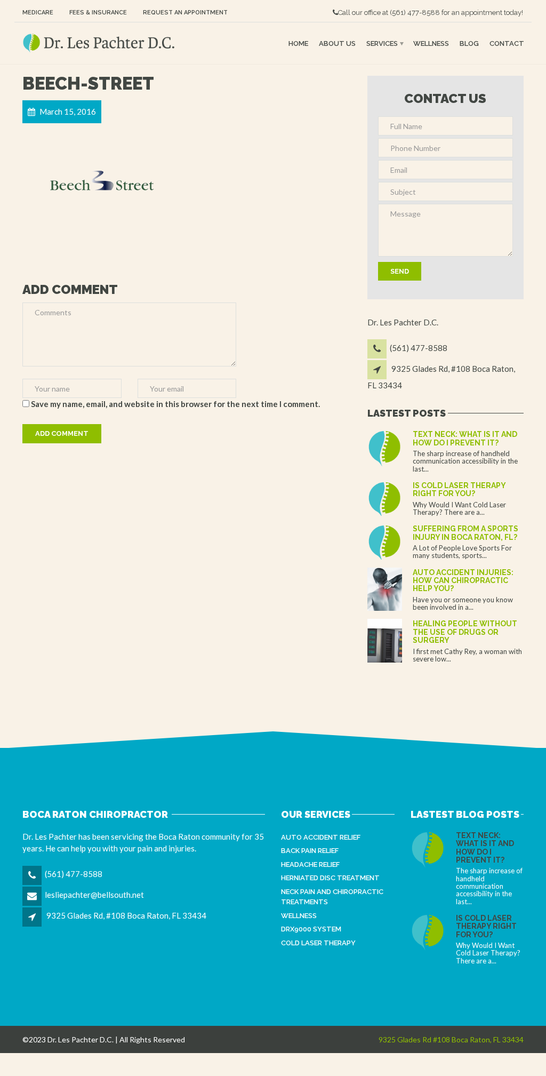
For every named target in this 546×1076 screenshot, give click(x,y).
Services (382, 43)
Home (298, 43)
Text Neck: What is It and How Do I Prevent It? (465, 438)
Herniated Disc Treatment (330, 878)
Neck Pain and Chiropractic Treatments (332, 897)
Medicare (37, 12)
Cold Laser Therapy (318, 943)
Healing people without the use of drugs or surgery (465, 631)
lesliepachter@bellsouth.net (94, 894)
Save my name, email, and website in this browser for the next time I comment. (175, 404)
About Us (337, 43)
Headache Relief (310, 864)
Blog (469, 43)
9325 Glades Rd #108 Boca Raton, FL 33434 (451, 1039)
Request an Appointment (185, 12)
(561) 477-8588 (415, 13)
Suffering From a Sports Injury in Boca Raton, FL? (465, 532)
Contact (506, 43)
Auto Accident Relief (320, 837)
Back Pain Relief (310, 851)
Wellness (431, 43)
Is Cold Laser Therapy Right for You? (459, 489)
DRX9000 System (311, 929)
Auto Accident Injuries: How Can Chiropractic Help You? (463, 580)
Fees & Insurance (98, 12)
